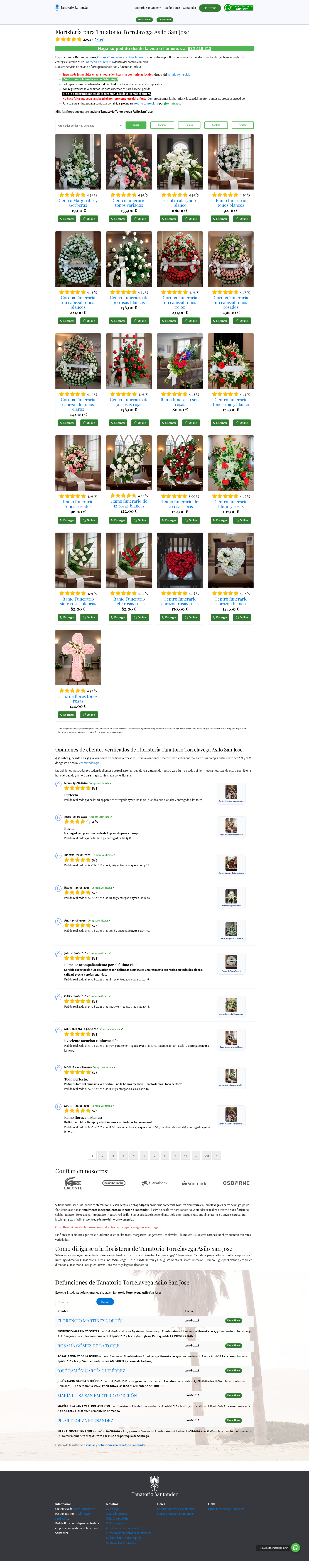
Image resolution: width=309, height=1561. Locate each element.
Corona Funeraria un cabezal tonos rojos (180, 302)
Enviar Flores (144, 19)
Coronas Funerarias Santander (175, 1509)
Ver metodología (89, 763)
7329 (99, 39)
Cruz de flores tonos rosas (78, 698)
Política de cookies (117, 1518)
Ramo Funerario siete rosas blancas (78, 601)
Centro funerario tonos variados (129, 202)
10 (185, 1155)
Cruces (242, 125)
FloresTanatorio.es (84, 1509)
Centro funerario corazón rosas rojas (180, 601)
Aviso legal (112, 1509)
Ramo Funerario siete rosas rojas (129, 601)
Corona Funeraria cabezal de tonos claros (78, 404)
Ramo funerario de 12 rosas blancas (129, 503)
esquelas (89, 1445)
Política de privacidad (119, 1523)
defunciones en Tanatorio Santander (121, 1445)
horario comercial (178, 74)
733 (207, 1155)
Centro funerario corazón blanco (231, 601)
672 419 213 (199, 48)
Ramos (189, 125)
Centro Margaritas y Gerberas (78, 202)
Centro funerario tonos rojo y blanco (231, 402)
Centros (216, 125)
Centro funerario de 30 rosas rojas (129, 402)
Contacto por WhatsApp (121, 1542)
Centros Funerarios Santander (175, 1513)
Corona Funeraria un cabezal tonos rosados (231, 302)
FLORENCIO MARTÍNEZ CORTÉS (89, 1320)
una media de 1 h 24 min (99, 62)
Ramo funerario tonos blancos (231, 202)
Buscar (105, 1301)
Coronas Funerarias (109, 57)
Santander (189, 7)
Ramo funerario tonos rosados (78, 504)
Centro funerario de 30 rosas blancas (129, 300)
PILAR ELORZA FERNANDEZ (85, 1420)
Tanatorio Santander (74, 7)
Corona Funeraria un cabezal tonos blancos (78, 302)
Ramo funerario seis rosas (180, 402)
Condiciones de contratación (123, 1528)
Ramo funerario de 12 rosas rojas (180, 504)
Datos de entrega (116, 1513)
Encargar (68, 218)
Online (91, 218)
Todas (136, 125)
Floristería (210, 8)
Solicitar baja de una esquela (123, 1538)
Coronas (162, 125)
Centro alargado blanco (180, 202)
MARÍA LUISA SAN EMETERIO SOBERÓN (97, 1395)
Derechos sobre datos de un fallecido (128, 1533)
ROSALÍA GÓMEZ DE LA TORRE (88, 1345)
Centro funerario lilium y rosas (231, 504)
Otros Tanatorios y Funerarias (226, 1509)
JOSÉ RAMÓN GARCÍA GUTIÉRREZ (91, 1370)
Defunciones (172, 7)
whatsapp (173, 103)
